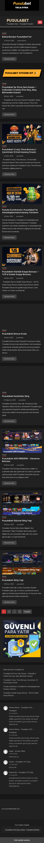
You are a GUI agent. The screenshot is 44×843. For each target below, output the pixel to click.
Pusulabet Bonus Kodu (14, 333)
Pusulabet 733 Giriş (25, 772)
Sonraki (27, 612)
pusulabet (19, 96)
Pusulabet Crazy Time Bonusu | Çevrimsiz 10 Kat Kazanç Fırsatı (19, 151)
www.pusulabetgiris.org (10, 809)
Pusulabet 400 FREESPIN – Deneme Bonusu (21, 460)
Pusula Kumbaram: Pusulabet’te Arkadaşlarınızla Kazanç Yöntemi (20, 211)
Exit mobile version (22, 840)
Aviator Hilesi (20, 751)
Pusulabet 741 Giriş (23, 762)
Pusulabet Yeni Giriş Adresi (15, 830)
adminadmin (21, 41)
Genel (4, 33)
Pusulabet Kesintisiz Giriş (15, 396)
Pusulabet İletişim (32, 830)
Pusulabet (18, 20)
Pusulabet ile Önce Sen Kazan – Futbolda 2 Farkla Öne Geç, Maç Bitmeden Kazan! (19, 90)
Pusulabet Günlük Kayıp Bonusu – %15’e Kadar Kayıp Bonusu (20, 273)
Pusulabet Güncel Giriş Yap (17, 520)
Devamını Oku (9, 59)
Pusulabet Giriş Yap (12, 580)
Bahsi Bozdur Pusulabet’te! (17, 36)
